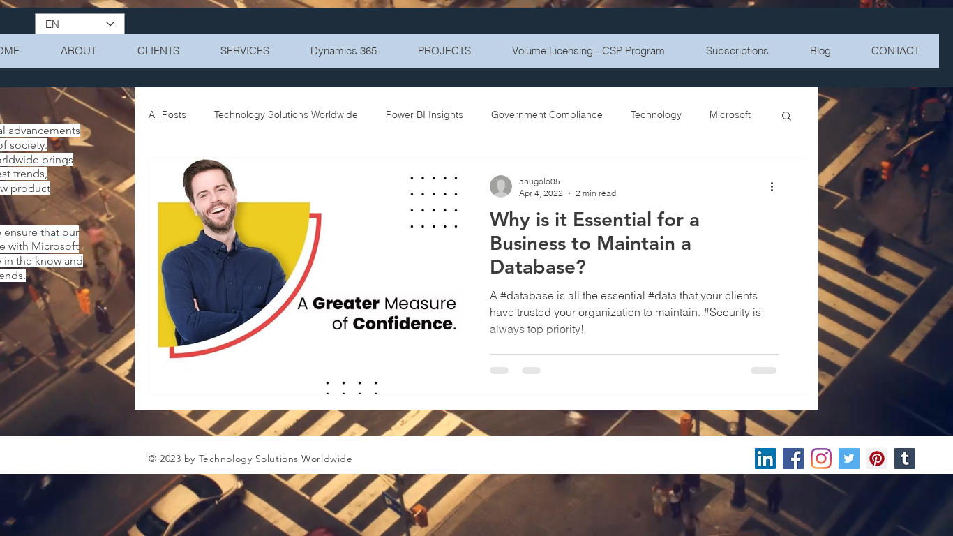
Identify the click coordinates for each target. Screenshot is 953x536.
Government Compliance (547, 114)
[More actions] (776, 186)
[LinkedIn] (765, 458)
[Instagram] (821, 458)
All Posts (167, 114)
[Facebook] (793, 458)
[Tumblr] (904, 458)
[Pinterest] (876, 458)
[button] (786, 117)
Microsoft (730, 114)
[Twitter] (849, 458)
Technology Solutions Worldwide (286, 114)
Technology (656, 114)
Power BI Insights (424, 114)
